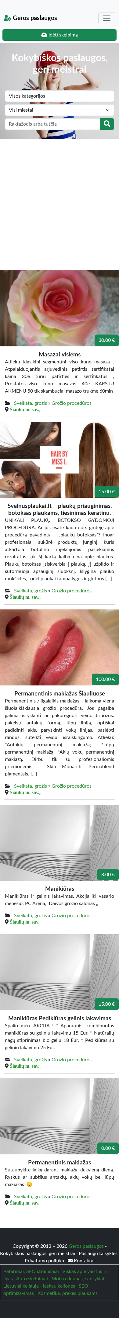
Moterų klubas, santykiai (78, 1278)
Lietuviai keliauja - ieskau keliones (39, 1286)
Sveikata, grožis (30, 403)
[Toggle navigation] (106, 18)
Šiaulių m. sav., (25, 409)
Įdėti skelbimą (62, 35)
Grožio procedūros (72, 403)
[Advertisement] (59, 201)
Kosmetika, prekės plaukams (68, 1293)
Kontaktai (84, 1260)
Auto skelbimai (32, 1278)
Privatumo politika (45, 1260)
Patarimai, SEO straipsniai (31, 1271)
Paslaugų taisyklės (98, 1253)
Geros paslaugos (34, 18)
